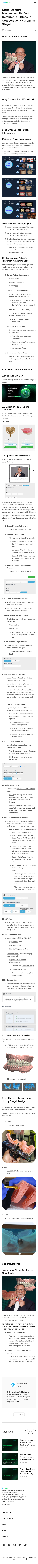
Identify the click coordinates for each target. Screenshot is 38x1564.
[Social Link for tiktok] (26, 1545)
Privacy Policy (21, 1557)
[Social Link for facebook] (10, 1545)
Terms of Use (32, 1557)
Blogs (4, 1524)
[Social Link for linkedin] (21, 1545)
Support (4, 1530)
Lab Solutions (7, 1512)
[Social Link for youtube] (15, 1545)
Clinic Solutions (7, 1518)
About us (5, 1536)
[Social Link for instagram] (4, 1545)
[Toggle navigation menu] (35, 2)
